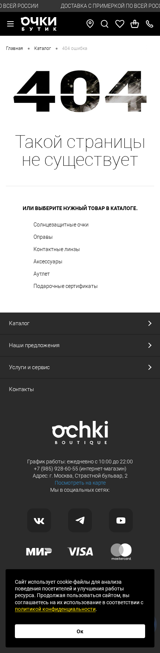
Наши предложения (34, 345)
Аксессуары (48, 261)
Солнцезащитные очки (61, 225)
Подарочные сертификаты (65, 286)
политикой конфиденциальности (55, 609)
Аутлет (41, 274)
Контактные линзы (56, 249)
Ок (80, 631)
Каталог (19, 323)
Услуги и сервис (29, 367)
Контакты (21, 389)
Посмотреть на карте (80, 483)
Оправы (43, 237)
